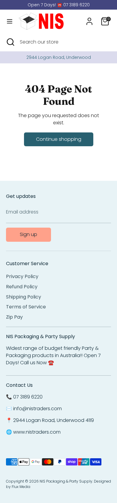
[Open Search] (9, 42)
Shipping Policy (23, 296)
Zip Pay (14, 317)
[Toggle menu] (10, 21)
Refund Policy (22, 286)
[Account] (89, 18)
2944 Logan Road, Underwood (58, 57)
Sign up (28, 234)
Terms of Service (26, 306)
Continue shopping (58, 139)
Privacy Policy (22, 276)
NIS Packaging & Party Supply (66, 481)
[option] (58, 57)
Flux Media (21, 486)
